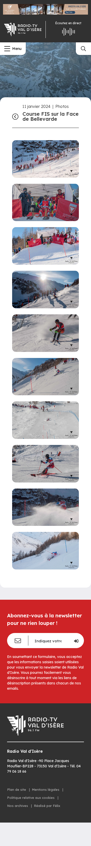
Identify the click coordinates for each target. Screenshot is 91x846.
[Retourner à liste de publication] (15, 116)
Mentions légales (46, 790)
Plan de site (17, 790)
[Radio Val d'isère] (22, 29)
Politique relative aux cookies (31, 798)
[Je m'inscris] (75, 640)
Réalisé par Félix (47, 806)
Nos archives (18, 806)
